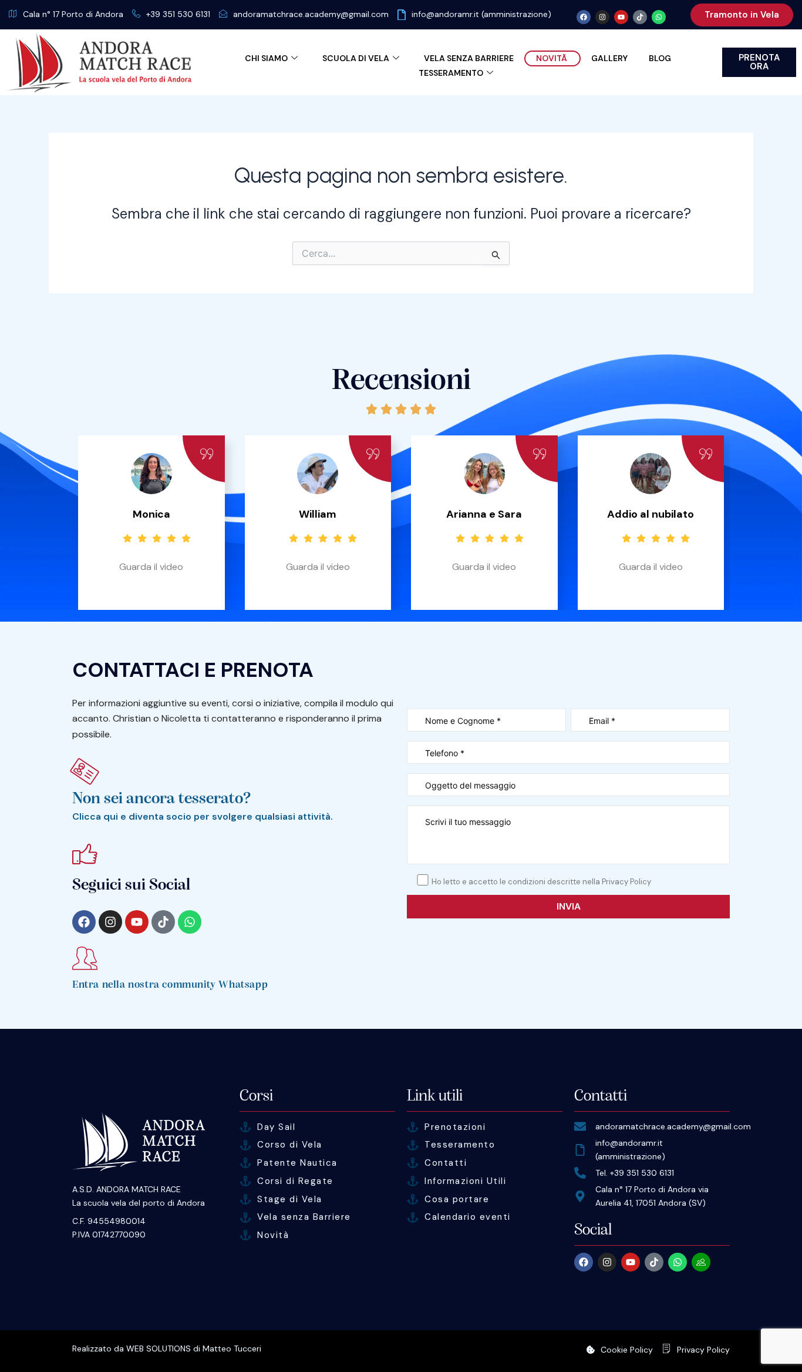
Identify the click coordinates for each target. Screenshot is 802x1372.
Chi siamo (266, 58)
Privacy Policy (703, 1349)
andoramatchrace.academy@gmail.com (311, 14)
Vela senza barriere (469, 58)
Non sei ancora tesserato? (161, 798)
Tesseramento (451, 73)
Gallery (609, 58)
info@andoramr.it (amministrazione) (481, 14)
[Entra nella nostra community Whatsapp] (84, 958)
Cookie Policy (627, 1349)
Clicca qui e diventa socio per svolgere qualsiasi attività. (202, 816)
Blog (660, 58)
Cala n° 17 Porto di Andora (73, 14)
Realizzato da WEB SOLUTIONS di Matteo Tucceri (166, 1348)
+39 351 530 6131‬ (178, 14)
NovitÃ (552, 58)
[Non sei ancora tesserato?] (84, 771)
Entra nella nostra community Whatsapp (170, 984)
